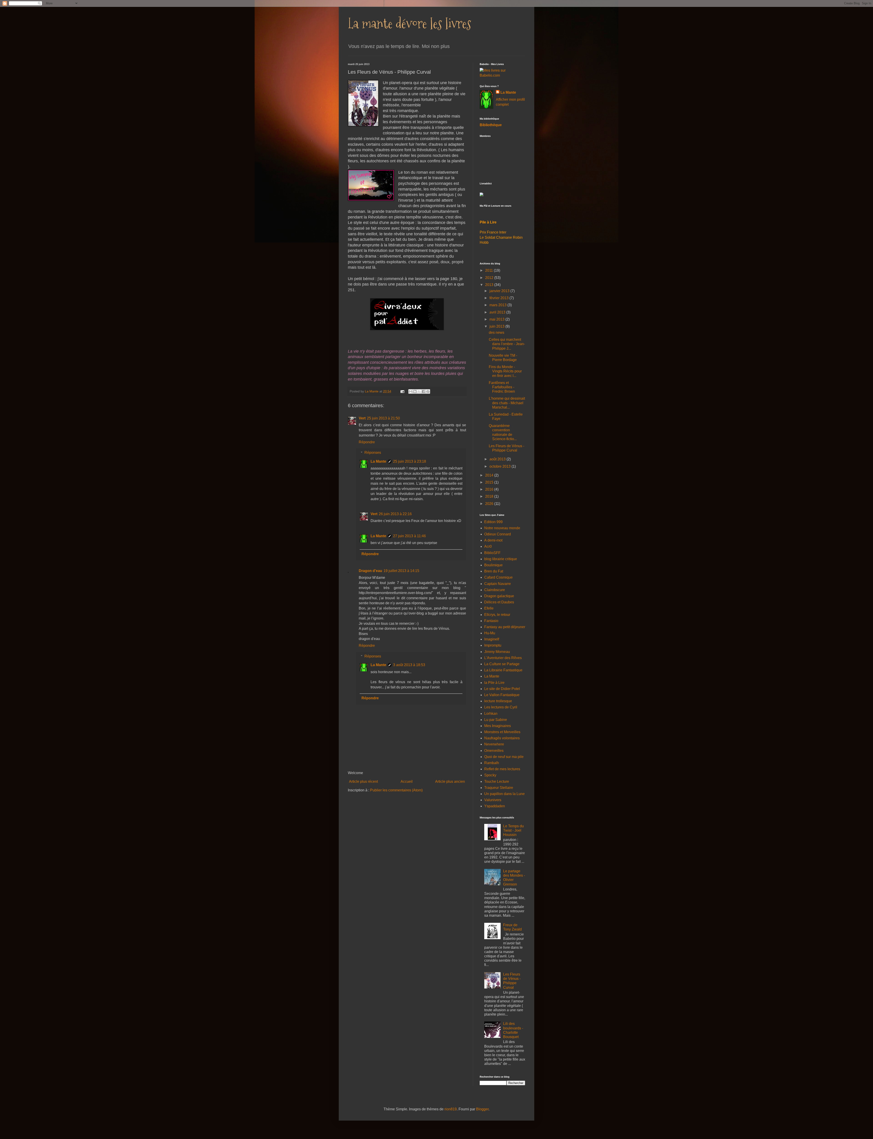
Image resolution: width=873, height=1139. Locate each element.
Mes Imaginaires (497, 726)
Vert (362, 418)
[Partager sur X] (419, 391)
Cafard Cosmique (498, 577)
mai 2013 (497, 319)
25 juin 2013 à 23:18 (409, 461)
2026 (489, 504)
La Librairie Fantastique (503, 670)
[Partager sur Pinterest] (428, 391)
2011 (489, 270)
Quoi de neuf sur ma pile (504, 757)
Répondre (367, 442)
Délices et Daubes (499, 602)
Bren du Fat (493, 571)
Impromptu (492, 645)
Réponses (372, 452)
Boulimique (493, 565)
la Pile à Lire (494, 683)
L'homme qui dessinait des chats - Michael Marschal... (507, 402)
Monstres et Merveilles (502, 732)
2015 (489, 482)
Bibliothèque (491, 125)
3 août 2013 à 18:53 (409, 665)
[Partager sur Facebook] (423, 391)
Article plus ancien (450, 781)
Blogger (482, 1109)
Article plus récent (363, 781)
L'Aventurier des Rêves (503, 658)
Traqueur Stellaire (498, 788)
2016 (489, 489)
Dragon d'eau (370, 571)
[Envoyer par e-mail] (410, 391)
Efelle (489, 608)
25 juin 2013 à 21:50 (383, 418)
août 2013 (498, 459)
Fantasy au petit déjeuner (504, 627)
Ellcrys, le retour (497, 615)
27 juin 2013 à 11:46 (409, 536)
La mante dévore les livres (409, 23)
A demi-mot (493, 540)
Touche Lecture (496, 781)
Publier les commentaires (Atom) (396, 790)
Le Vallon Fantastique (501, 695)
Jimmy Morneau (497, 652)
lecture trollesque (498, 701)
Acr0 (488, 546)
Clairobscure (494, 590)
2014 (489, 475)
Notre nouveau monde (502, 528)
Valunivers (492, 800)
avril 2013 (497, 312)
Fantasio (491, 621)
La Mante (378, 461)
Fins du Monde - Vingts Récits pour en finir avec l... (505, 371)
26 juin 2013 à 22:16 (395, 514)
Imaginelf (491, 639)
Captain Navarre (497, 584)
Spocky (490, 775)
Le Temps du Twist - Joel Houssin (513, 830)
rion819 (450, 1109)
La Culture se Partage (501, 664)
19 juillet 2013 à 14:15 (401, 571)
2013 (489, 285)
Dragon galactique (499, 596)
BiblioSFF (492, 553)
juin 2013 (497, 326)
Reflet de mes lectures (502, 769)
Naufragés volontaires (502, 738)
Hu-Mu (489, 633)
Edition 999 (493, 522)
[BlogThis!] (415, 391)
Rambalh (491, 763)
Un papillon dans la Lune (504, 794)
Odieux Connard (497, 534)
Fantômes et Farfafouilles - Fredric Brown (502, 387)
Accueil (407, 781)
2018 (489, 496)
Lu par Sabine (495, 720)
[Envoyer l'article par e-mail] (402, 391)
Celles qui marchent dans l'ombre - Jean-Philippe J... (507, 344)
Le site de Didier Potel (502, 689)
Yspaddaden (494, 806)
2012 (489, 278)
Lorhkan (490, 713)
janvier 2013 (499, 291)
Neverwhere (494, 744)
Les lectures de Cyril (500, 707)
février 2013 (499, 298)
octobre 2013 (500, 466)
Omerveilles (494, 751)
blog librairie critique (500, 559)
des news (496, 332)
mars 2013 (498, 305)
